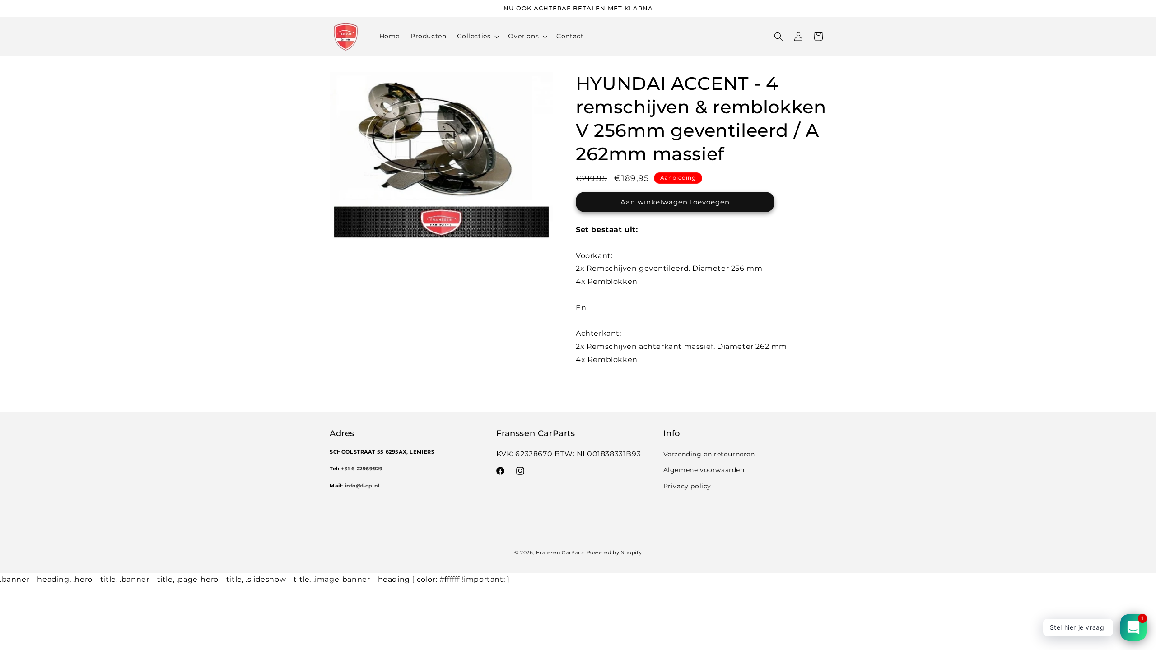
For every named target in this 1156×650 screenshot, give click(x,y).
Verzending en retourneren (709, 454)
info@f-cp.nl (362, 486)
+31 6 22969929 (361, 469)
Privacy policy (687, 486)
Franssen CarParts (560, 552)
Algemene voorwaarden (704, 470)
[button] (477, 36)
